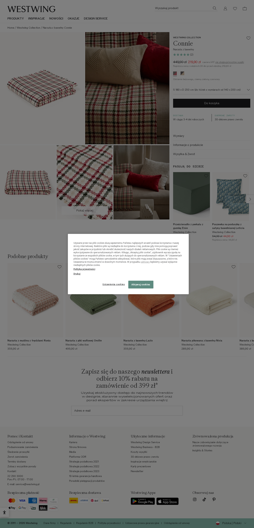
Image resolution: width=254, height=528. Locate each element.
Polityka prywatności (84, 269)
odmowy (145, 261)
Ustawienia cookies (113, 284)
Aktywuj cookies (140, 284)
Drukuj (76, 273)
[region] (128, 264)
